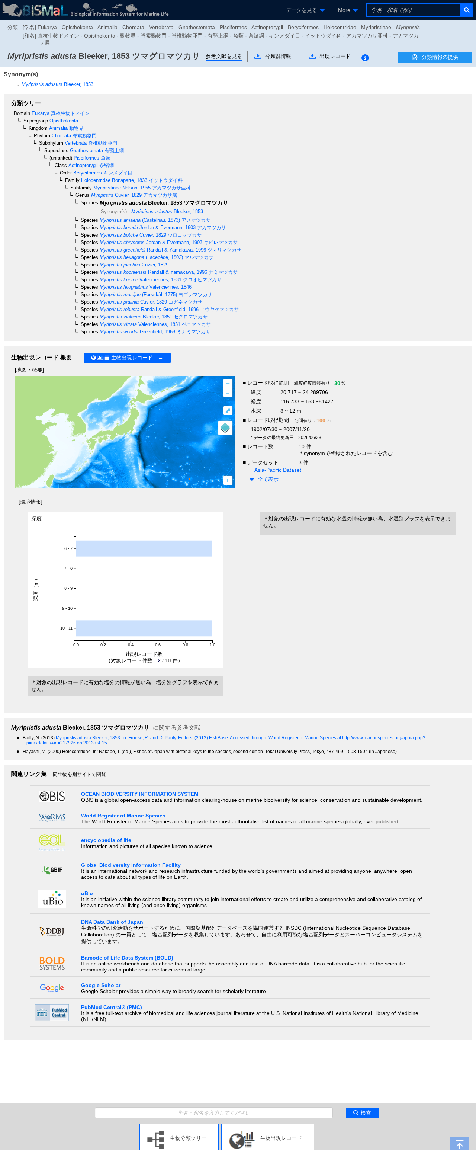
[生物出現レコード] (267, 1127)
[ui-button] (466, 10)
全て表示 (268, 479)
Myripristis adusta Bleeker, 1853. (89, 737)
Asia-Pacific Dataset (277, 470)
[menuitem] (304, 10)
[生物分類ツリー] (179, 1127)
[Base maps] (225, 428)
